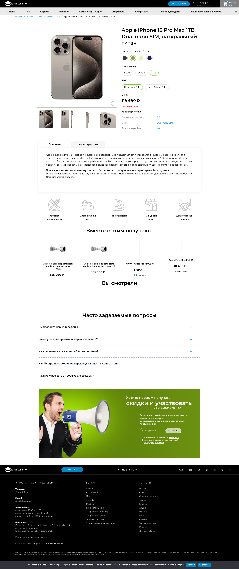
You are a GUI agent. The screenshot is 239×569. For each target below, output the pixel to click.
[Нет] (235, 564)
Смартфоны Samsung (97, 511)
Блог (141, 515)
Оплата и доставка (148, 496)
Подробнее (204, 565)
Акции (142, 508)
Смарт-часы (142, 11)
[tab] (55, 144)
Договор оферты (147, 531)
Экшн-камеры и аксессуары (206, 11)
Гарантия (144, 504)
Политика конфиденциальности (31, 537)
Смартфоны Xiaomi (95, 515)
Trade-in (143, 500)
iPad (27, 11)
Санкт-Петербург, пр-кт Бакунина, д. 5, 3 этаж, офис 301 (42, 525)
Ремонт (143, 511)
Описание (55, 144)
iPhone (11, 11)
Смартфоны (118, 11)
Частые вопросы (147, 523)
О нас (142, 492)
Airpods (44, 11)
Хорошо (191, 565)
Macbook (90, 504)
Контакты (144, 527)
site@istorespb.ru (23, 501)
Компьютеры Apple (90, 11)
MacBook (64, 11)
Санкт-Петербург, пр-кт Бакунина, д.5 (203, 6)
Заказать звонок (179, 3)
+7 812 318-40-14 (203, 3)
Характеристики (88, 144)
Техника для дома (169, 11)
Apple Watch (92, 492)
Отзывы (143, 519)
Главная (143, 488)
